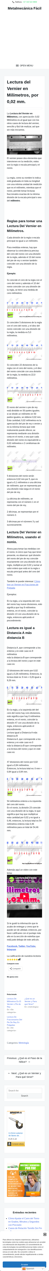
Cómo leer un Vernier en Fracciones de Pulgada (23, 584)
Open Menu (26, 65)
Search (24, 1096)
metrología (24, 1043)
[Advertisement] (24, 38)
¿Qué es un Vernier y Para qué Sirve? (30, 1001)
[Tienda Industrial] (24, 1129)
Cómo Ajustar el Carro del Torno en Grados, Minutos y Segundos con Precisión (23, 1221)
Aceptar (24, 1264)
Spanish (30, 1268)
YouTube (30, 946)
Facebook (12, 946)
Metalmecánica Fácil (24, 8)
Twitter (21, 946)
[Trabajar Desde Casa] (24, 1180)
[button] (45, 1234)
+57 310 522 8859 (30, 2)
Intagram (11, 949)
